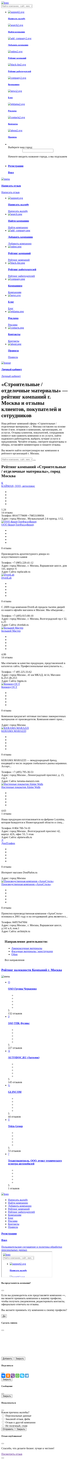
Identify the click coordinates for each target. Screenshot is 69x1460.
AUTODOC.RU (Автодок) (23, 1057)
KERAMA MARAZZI (13, 731)
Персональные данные (18, 1415)
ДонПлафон (8, 843)
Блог (10, 1218)
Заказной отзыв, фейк (17, 1419)
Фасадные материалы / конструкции (32, 951)
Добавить (7, 1358)
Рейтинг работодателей (21, 1211)
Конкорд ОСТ (9, 687)
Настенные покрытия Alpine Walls (20, 787)
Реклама (12, 1221)
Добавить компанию (19, 1205)
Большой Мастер (11, 630)
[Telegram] (27, 1376)
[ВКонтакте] (3, 1376)
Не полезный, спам (16, 1425)
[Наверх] (2, 1457)
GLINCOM (14, 1092)
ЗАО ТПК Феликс (19, 1023)
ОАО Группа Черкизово (22, 988)
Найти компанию (18, 1202)
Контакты (13, 1224)
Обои (14, 954)
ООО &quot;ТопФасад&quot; (17, 524)
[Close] (2, 1290)
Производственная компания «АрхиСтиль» (26, 884)
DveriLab (6, 577)
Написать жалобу (18, 1199)
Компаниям (14, 1215)
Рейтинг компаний (19, 1208)
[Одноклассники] (8, 1376)
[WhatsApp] (17, 1376)
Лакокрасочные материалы (26, 948)
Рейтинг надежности (31, 970)
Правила (13, 1227)
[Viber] (13, 1376)
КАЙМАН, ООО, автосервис (18, 486)
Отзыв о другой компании (20, 1422)
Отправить (8, 1429)
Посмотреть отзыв (11, 1454)
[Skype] (22, 1376)
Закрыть (20, 1358)
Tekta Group (15, 1126)
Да (4, 1316)
